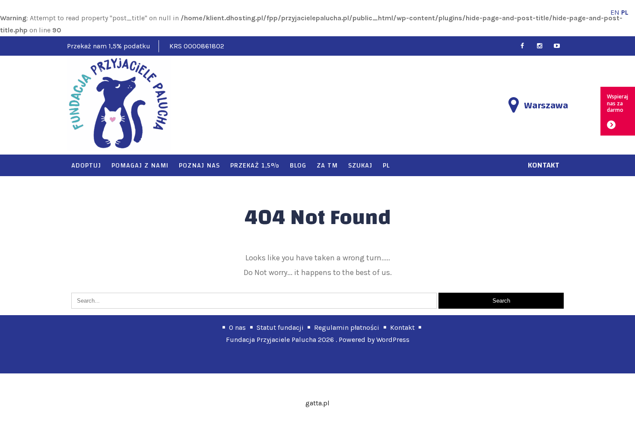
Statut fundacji (280, 327)
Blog (298, 165)
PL (386, 165)
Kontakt (402, 327)
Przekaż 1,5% (254, 165)
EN (614, 12)
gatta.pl (317, 403)
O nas (237, 327)
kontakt (543, 165)
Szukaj (360, 165)
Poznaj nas (199, 165)
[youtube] (560, 46)
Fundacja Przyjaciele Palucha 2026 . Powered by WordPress (318, 339)
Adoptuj (86, 165)
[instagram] (543, 46)
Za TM (327, 165)
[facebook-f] (525, 46)
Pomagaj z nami (139, 165)
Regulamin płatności (346, 327)
